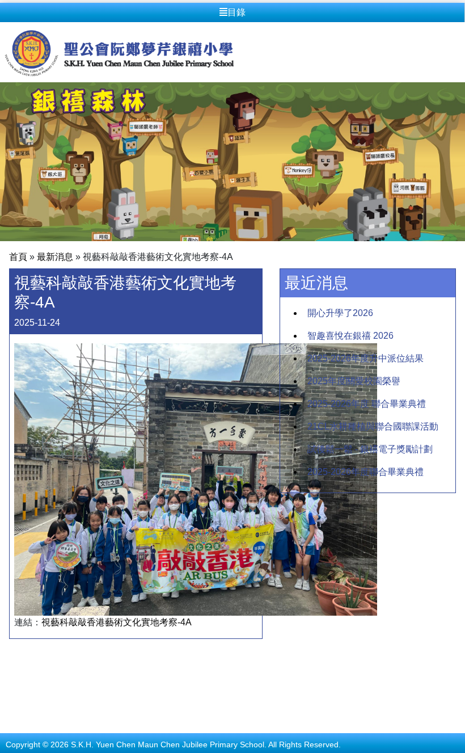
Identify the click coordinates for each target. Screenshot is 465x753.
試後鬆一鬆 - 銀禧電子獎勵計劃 (370, 449)
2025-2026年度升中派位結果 (365, 358)
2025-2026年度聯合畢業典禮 (365, 472)
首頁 (18, 257)
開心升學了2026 (340, 313)
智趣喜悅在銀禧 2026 (350, 335)
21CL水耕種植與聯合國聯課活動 (372, 426)
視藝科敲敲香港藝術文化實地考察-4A (116, 622)
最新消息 (55, 257)
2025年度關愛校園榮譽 (353, 381)
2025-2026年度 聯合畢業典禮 (366, 404)
